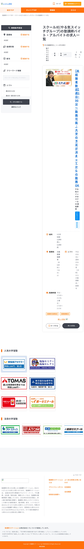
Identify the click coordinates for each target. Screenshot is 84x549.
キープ (58, 4)
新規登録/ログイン (74, 4)
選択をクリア (16, 107)
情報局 (52, 10)
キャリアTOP (31, 10)
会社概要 (68, 492)
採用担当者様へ (54, 494)
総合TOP (10, 10)
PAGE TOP (78, 475)
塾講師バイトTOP (7, 15)
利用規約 (68, 487)
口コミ (73, 10)
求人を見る (71, 326)
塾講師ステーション (12, 528)
